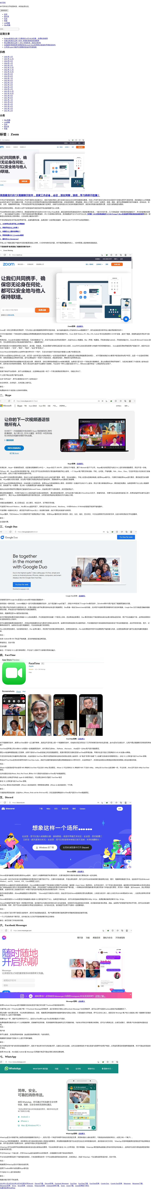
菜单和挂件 (4, 10)
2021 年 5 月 (8, 104)
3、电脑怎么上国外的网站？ (10, 231)
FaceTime (73, 1183)
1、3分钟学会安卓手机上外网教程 (12, 224)
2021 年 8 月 (8, 98)
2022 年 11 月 (9, 69)
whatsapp (30, 1186)
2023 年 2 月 (8, 65)
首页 (5, 14)
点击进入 (80, 326)
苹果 (5, 21)
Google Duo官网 (116, 1183)
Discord (30, 1183)
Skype (14, 1186)
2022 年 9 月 (8, 74)
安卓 (5, 19)
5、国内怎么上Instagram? (9, 239)
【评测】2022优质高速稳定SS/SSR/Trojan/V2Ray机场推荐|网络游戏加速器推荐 (115, 214)
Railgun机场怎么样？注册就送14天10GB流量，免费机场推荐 (26, 38)
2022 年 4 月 (8, 85)
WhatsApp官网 (40, 1186)
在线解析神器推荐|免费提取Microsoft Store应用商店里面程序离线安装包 (30, 45)
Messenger (127, 1183)
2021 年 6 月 (8, 102)
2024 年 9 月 (8, 61)
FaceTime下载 (83, 1183)
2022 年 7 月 (8, 78)
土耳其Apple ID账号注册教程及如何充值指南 (20, 47)
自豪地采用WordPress (7, 1188)
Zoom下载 (70, 1186)
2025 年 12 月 (9, 59)
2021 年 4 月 (8, 106)
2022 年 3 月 (8, 87)
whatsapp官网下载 (52, 1186)
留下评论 (85, 1186)
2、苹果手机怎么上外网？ (9, 227)
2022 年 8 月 (8, 76)
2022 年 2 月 (8, 89)
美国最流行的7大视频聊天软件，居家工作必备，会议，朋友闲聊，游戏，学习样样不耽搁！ (50, 195)
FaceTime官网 (94, 1183)
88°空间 (3, 2)
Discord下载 (39, 1183)
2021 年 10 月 (9, 93)
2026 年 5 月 (8, 57)
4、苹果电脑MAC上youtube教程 (12, 235)
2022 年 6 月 (8, 80)
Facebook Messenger (62, 1183)
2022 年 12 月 (9, 67)
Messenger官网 (5, 1186)
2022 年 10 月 (9, 72)
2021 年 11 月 (9, 91)
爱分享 (6, 16)
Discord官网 (49, 1183)
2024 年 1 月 (8, 63)
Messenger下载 (137, 1183)
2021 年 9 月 (8, 95)
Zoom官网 (78, 1186)
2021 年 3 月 (8, 108)
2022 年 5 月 (8, 82)
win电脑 (7, 23)
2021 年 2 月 (8, 110)
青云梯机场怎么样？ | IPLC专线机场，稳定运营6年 (22, 43)
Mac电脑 (7, 25)
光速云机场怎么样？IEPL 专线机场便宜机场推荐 (21, 41)
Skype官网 (21, 1186)
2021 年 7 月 (8, 100)
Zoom (63, 1186)
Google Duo (105, 1183)
